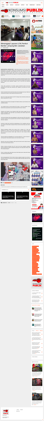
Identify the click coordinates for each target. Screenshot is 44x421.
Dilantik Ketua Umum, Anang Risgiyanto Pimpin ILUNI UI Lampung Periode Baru (29, 15)
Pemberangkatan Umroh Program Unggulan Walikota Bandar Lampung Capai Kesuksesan (8, 197)
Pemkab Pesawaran (35, 263)
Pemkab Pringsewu (35, 266)
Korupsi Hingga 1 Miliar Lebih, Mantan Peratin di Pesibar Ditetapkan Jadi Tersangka (36, 382)
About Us (3, 6)
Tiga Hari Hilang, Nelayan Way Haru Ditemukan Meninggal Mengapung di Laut (40, 15)
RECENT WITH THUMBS (36, 305)
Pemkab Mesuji (34, 262)
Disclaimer (21, 409)
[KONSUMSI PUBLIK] (12, 3)
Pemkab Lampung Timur (35, 259)
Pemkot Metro (34, 272)
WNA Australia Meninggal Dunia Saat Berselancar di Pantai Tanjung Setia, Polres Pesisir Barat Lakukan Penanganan (38, 309)
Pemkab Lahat (34, 254)
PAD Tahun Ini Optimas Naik (21, 56)
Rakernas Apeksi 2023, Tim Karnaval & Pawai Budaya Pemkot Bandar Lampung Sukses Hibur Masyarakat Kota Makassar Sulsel (22, 59)
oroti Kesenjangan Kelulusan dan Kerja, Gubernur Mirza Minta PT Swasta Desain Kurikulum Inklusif (18, 15)
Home (1, 41)
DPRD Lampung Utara (35, 251)
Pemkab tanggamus (35, 270)
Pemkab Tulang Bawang (35, 267)
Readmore (34, 390)
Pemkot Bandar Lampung (7, 41)
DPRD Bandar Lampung (35, 246)
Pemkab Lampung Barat (35, 255)
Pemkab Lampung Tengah (35, 258)
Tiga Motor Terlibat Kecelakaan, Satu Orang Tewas (36, 398)
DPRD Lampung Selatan (35, 250)
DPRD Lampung (34, 247)
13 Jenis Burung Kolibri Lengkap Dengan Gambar (36, 369)
